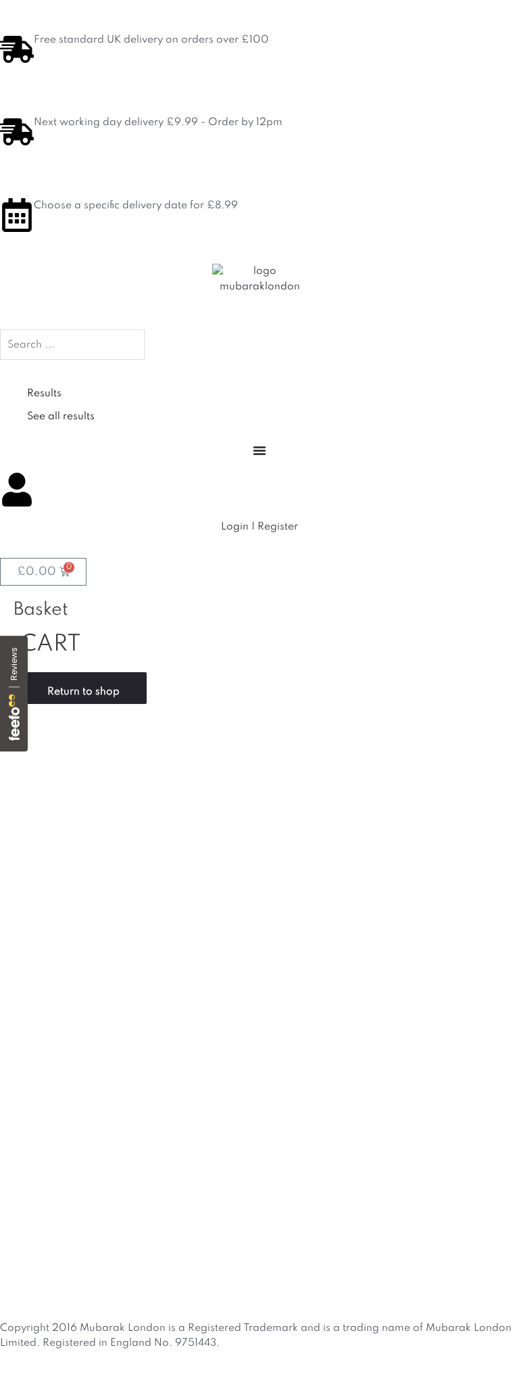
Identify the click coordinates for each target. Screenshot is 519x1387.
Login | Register (259, 526)
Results (44, 393)
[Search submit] (27, 371)
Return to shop (83, 691)
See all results (61, 416)
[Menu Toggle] (259, 450)
